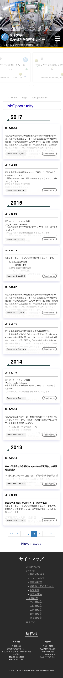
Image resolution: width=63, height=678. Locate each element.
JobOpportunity (39, 97)
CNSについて (33, 566)
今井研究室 (36, 601)
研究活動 (31, 570)
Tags (24, 97)
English (40, 44)
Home (14, 97)
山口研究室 (36, 605)
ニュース (31, 621)
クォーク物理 (37, 578)
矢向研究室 (36, 609)
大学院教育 (32, 598)
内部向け (30, 44)
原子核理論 (36, 594)
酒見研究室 (36, 617)
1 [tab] (29, 85)
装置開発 (34, 590)
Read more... (49, 153)
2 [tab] (34, 85)
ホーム (8, 44)
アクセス (19, 44)
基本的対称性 (37, 574)
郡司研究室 (36, 613)
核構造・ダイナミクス (42, 586)
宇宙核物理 (36, 582)
